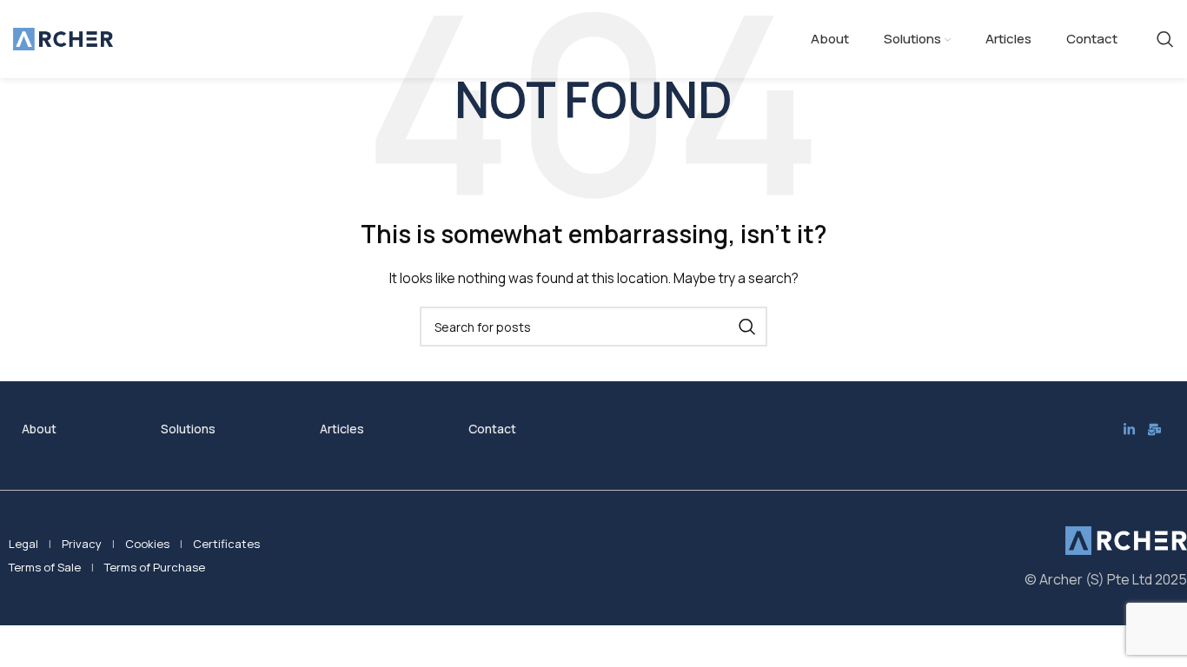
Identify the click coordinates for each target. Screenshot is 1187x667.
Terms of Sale (45, 567)
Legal (23, 543)
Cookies (147, 543)
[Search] (1165, 39)
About (39, 428)
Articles (342, 428)
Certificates (226, 543)
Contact (492, 428)
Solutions (188, 428)
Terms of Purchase (154, 567)
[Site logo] (63, 38)
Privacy (82, 543)
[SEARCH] (747, 327)
